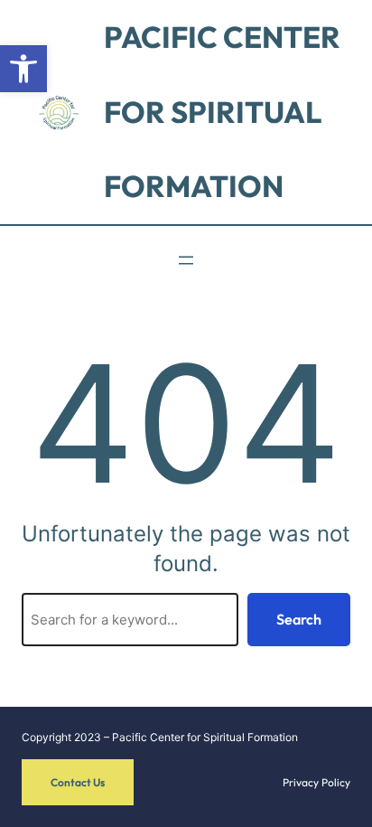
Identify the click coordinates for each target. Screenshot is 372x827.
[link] (23, 68)
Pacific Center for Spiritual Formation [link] (222, 111)
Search (298, 619)
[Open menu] (186, 260)
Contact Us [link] (78, 782)
